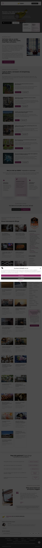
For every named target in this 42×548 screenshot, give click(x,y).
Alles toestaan (21, 275)
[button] (40, 268)
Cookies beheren (21, 278)
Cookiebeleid (20, 280)
